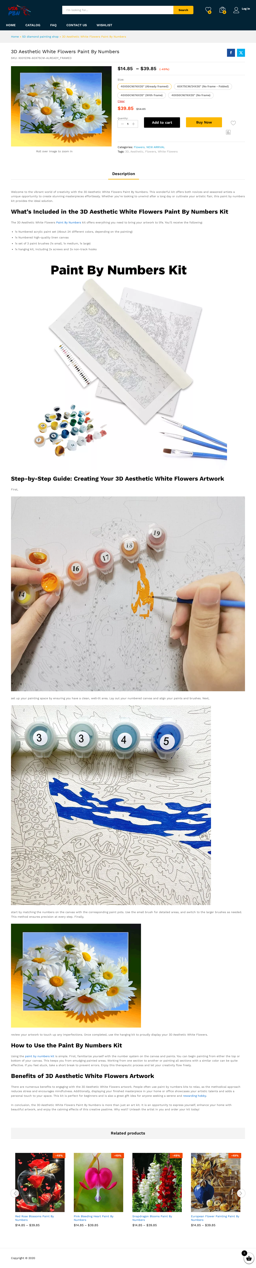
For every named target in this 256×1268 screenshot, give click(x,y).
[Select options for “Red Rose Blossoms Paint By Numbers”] (25, 1207)
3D (127, 151)
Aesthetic (136, 151)
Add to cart (162, 122)
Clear (121, 101)
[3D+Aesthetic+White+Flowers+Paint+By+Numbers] (241, 53)
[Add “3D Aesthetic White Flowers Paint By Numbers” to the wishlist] (233, 123)
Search (183, 10)
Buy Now (204, 122)
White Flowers (168, 151)
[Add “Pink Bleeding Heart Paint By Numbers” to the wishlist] (102, 1207)
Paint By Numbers (68, 222)
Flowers (139, 147)
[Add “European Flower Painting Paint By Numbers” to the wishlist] (219, 1207)
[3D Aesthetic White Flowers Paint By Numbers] (231, 53)
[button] (144, 87)
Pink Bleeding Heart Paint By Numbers (93, 1218)
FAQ (53, 25)
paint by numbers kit (39, 1056)
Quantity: (123, 118)
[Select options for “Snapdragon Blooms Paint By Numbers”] (142, 1207)
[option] (40, 1193)
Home (11, 25)
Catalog (32, 25)
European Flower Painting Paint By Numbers (215, 1218)
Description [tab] (123, 174)
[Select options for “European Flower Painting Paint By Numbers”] (201, 1207)
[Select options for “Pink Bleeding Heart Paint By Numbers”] (84, 1207)
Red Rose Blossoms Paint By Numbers (34, 1218)
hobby (202, 1095)
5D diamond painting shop (40, 36)
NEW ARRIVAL (155, 147)
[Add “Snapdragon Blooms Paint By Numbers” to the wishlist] (161, 1207)
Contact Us (76, 25)
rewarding (190, 1095)
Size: (121, 79)
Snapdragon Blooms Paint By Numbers (152, 1218)
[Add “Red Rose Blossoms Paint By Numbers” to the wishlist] (44, 1207)
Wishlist (104, 25)
